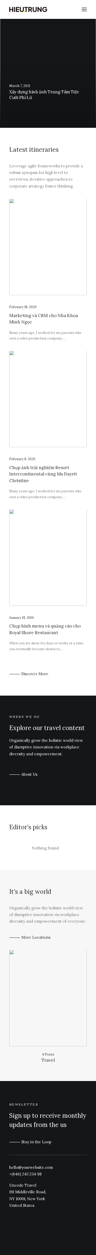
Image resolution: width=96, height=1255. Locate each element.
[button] (48, 246)
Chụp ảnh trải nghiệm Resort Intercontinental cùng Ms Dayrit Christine (43, 474)
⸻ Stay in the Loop (30, 1141)
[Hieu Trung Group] (28, 9)
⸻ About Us (23, 774)
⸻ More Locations (29, 937)
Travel (48, 1060)
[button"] (11, 1215)
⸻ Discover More (28, 673)
